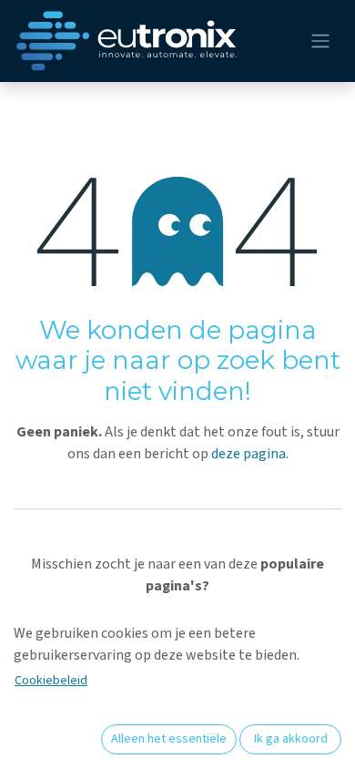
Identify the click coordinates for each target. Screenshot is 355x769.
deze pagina (248, 454)
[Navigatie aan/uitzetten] (320, 41)
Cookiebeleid (51, 681)
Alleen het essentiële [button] (169, 739)
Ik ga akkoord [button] (291, 739)
